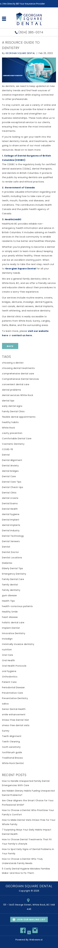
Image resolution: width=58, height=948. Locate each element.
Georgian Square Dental (20, 268)
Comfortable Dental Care (17, 438)
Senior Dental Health (14, 709)
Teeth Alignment (11, 736)
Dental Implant (10, 519)
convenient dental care (15, 384)
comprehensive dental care (18, 373)
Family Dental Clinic (13, 411)
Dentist (6, 546)
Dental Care (9, 476)
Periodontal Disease (13, 687)
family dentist (10, 584)
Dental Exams (10, 503)
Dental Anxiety (10, 465)
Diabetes (7, 563)
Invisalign (7, 638)
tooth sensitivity (11, 747)
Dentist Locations (12, 557)
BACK (10, 346)
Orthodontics (9, 676)
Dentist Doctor (10, 552)
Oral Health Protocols (14, 665)
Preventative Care (12, 692)
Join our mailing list (30, 919)
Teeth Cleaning (11, 741)
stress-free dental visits (16, 725)
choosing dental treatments (18, 368)
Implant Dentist (11, 627)
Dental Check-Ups (12, 487)
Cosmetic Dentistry (13, 443)
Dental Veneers (11, 541)
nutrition (7, 649)
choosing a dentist (13, 362)
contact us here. (22, 335)
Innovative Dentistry (13, 633)
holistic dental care (13, 622)
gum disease (9, 595)
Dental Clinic (9, 492)
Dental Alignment (12, 460)
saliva (5, 703)
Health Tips (8, 600)
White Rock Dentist (13, 763)
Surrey (5, 730)
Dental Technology (13, 535)
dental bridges (10, 471)
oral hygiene (9, 671)
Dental (6, 454)
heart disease (10, 617)
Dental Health (10, 508)
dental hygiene (10, 514)
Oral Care (7, 655)
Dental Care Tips (11, 481)
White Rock (8, 427)
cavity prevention (12, 433)
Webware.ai (36, 939)
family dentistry (11, 590)
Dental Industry (11, 530)
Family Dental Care (13, 579)
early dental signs (12, 406)
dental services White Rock (17, 395)
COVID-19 (7, 449)
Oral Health (8, 660)
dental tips (8, 400)
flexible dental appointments (18, 416)
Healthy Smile (10, 611)
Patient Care (9, 682)
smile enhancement (14, 714)
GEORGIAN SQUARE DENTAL (29, 886)
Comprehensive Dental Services (20, 379)
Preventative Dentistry (15, 698)
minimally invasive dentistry (18, 644)
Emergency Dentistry (14, 573)
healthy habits (10, 422)
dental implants (11, 525)
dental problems (11, 389)
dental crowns (10, 498)
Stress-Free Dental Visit (15, 719)
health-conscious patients (17, 606)
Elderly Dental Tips (12, 568)
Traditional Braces (12, 757)
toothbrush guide (12, 752)
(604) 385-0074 (30, 32)
